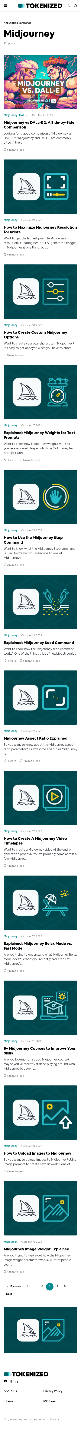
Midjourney (11, 115)
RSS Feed (49, 1401)
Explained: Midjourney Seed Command (39, 643)
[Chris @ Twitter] (11, 1381)
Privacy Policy (52, 1391)
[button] (6, 5)
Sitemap (9, 1401)
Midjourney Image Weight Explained (36, 1249)
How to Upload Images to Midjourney (37, 1153)
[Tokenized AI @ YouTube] (5, 1381)
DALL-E (23, 115)
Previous (15, 1286)
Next (9, 1294)
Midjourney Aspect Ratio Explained (35, 738)
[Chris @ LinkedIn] (16, 1381)
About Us (10, 1391)
